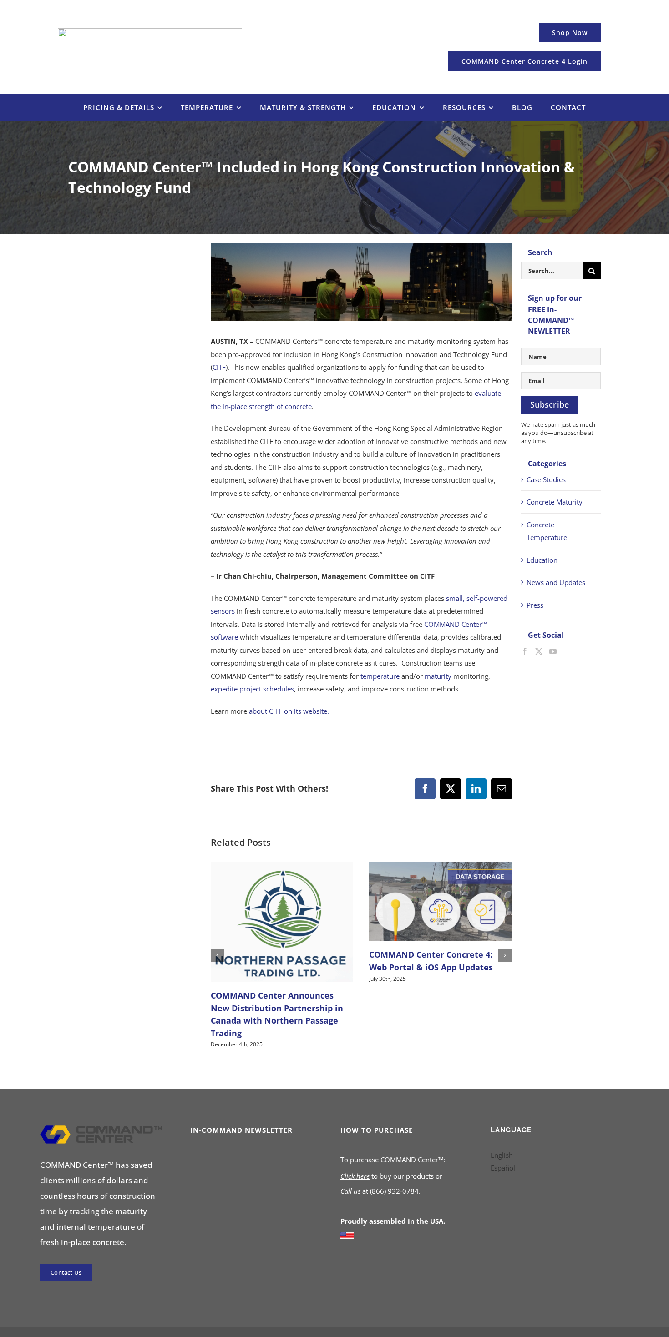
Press (535, 605)
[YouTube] (553, 651)
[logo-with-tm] (101, 1128)
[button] (217, 955)
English (502, 1155)
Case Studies (546, 479)
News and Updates (556, 582)
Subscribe (549, 404)
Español (503, 1167)
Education (542, 560)
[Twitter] (538, 651)
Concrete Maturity (555, 501)
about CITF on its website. (289, 711)
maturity (438, 676)
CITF (219, 367)
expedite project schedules (252, 688)
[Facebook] (524, 651)
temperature (380, 676)
